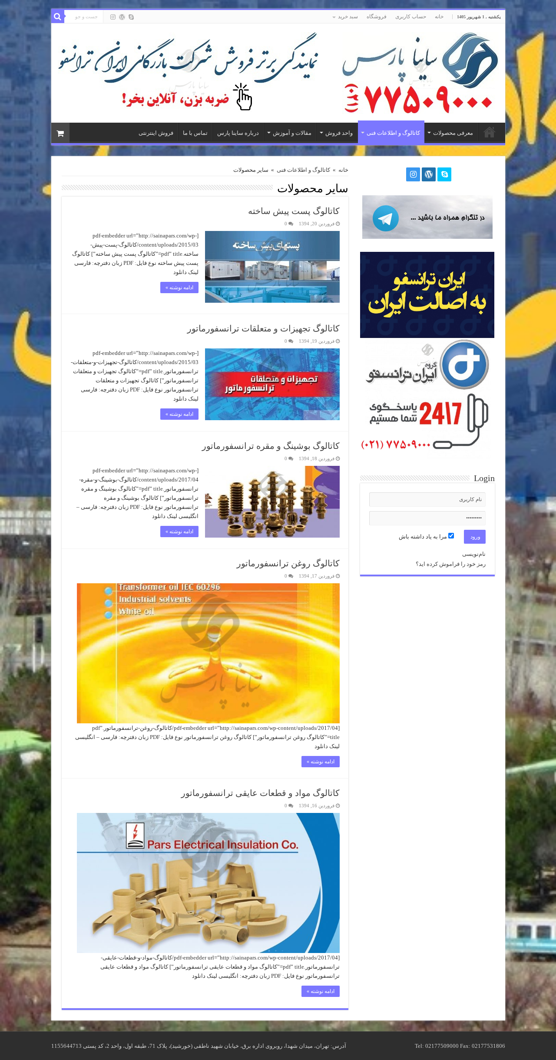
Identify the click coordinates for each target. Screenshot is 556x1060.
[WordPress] (122, 17)
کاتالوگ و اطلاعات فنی (393, 133)
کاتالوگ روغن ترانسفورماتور (288, 563)
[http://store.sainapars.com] (188, 72)
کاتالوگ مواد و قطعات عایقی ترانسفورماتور (260, 793)
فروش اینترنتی (156, 133)
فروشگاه (377, 16)
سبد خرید (348, 16)
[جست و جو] (57, 16)
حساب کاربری (410, 16)
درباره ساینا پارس (238, 133)
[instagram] (112, 17)
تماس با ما (195, 133)
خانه (439, 16)
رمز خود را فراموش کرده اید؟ (451, 564)
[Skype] (131, 17)
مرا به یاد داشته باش (423, 536)
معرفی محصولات (453, 133)
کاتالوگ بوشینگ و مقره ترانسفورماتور (271, 446)
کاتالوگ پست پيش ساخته (294, 211)
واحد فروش (339, 133)
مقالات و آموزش (292, 133)
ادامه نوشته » (179, 287)
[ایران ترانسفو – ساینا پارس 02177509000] (420, 71)
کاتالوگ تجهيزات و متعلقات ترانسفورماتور (263, 328)
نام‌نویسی (474, 554)
